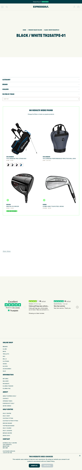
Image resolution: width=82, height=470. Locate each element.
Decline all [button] (47, 465)
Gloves (5, 366)
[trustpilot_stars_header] (45, 1)
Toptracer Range (8, 426)
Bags (4, 351)
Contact (6, 398)
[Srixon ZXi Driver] (22, 186)
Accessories (7, 369)
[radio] (8, 165)
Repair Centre (7, 433)
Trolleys (6, 354)
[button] (2, 7)
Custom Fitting (8, 418)
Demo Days (6, 435)
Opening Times (7, 401)
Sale (4, 371)
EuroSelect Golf (8, 403)
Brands (5, 346)
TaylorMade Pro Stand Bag (16, 158)
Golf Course (7, 428)
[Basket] (78, 6)
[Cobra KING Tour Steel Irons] (59, 186)
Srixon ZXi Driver (12, 206)
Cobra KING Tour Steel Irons (53, 206)
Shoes (5, 364)
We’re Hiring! (7, 406)
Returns (5, 378)
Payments (6, 383)
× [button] (79, 455)
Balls (5, 359)
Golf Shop (6, 416)
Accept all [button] (34, 465)
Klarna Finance (8, 386)
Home (24, 30)
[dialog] (41, 462)
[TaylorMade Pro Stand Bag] (22, 138)
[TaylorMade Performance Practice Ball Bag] (59, 138)
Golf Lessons (7, 430)
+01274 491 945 (7, 453)
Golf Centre (7, 413)
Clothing (6, 361)
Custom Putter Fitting (10, 421)
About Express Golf (9, 396)
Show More (7, 251)
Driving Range (7, 423)
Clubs (5, 349)
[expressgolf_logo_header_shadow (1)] (41, 7)
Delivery (6, 381)
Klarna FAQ (6, 388)
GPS (4, 356)
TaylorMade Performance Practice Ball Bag (59, 158)
